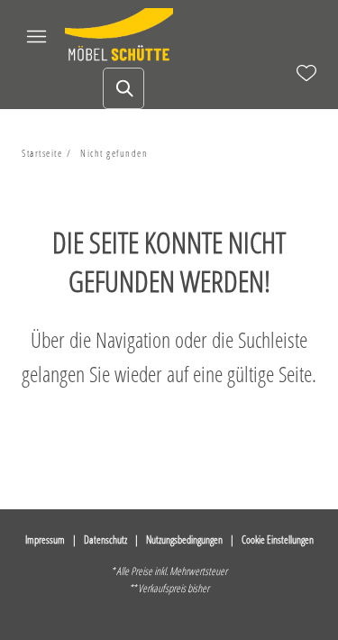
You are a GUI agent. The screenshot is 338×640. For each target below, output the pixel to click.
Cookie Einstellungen (278, 539)
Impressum (45, 539)
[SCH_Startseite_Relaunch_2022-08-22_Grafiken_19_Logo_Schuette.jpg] (119, 36)
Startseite (42, 153)
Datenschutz (105, 539)
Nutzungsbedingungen (184, 539)
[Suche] (123, 88)
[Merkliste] (306, 73)
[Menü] (36, 36)
